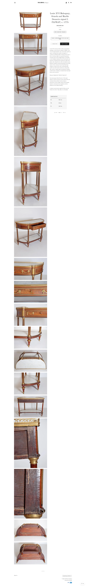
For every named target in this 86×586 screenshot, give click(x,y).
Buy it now (65, 43)
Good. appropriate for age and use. (60, 38)
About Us (15, 575)
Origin (60, 29)
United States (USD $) (66, 575)
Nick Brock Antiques (68, 578)
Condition (60, 35)
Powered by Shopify (68, 580)
